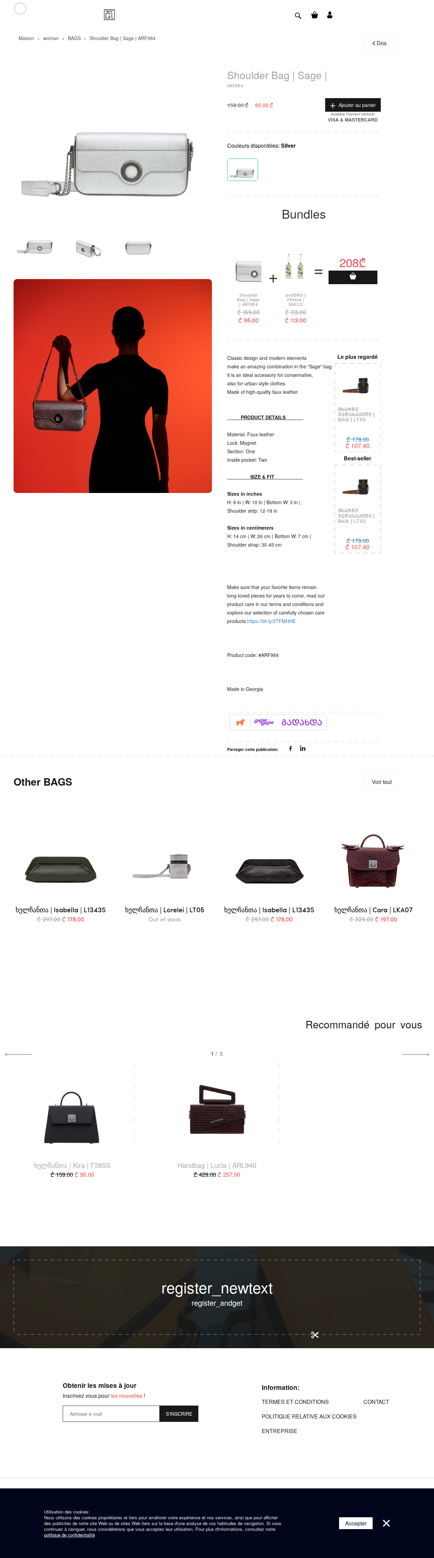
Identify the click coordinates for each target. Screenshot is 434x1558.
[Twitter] (302, 749)
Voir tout (382, 782)
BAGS (74, 38)
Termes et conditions (295, 1402)
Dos (382, 43)
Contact (376, 1402)
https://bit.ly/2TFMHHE (271, 621)
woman (51, 38)
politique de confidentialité (69, 1535)
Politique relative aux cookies (309, 1416)
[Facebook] (291, 749)
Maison (26, 38)
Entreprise (279, 1431)
